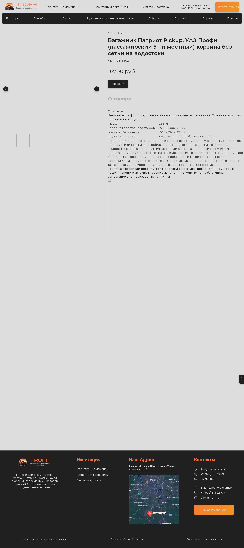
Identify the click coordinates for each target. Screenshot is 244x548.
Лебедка (154, 18)
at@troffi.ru (208, 479)
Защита (68, 18)
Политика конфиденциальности (204, 539)
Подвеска (181, 18)
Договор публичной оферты (127, 539)
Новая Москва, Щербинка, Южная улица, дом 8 (152, 468)
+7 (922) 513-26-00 (213, 492)
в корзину (118, 83)
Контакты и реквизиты (112, 7)
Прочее (232, 18)
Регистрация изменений (63, 7)
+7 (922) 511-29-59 (212, 474)
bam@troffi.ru (210, 497)
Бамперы (12, 18)
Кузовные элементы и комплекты (110, 18)
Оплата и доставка (156, 7)
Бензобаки (41, 18)
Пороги (208, 18)
